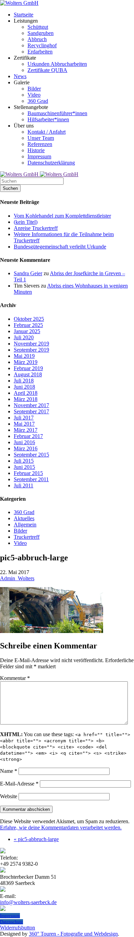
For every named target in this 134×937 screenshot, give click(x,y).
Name (8, 771)
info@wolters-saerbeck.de (28, 902)
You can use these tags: (65, 746)
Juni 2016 (24, 442)
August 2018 (28, 374)
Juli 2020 (24, 337)
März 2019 (25, 362)
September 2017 (31, 411)
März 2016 (25, 448)
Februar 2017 (28, 436)
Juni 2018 (24, 387)
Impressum (10, 915)
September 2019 (31, 350)
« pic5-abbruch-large (36, 839)
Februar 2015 (28, 473)
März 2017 (25, 430)
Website (8, 796)
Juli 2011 (23, 485)
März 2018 (25, 399)
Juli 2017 (24, 418)
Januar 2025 (27, 331)
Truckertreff (27, 537)
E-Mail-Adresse (19, 784)
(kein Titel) (25, 222)
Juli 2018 (24, 381)
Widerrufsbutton (17, 927)
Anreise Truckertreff (36, 228)
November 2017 (31, 405)
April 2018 (25, 393)
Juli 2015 (24, 461)
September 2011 (31, 479)
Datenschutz (11, 921)
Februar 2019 (28, 368)
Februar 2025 (28, 325)
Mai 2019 (24, 356)
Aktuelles (24, 518)
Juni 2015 (24, 467)
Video (20, 543)
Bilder (20, 531)
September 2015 (31, 455)
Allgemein (25, 524)
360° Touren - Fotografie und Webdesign (73, 934)
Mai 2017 (24, 424)
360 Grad (24, 512)
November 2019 (31, 343)
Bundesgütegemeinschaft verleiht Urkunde (60, 247)
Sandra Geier (28, 273)
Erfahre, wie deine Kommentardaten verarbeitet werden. (61, 827)
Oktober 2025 (29, 319)
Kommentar (15, 678)
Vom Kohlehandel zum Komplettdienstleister (62, 216)
